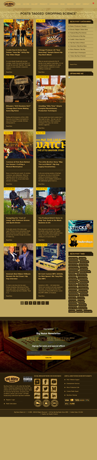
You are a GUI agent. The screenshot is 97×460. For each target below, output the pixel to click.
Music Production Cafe (73, 387)
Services (70, 4)
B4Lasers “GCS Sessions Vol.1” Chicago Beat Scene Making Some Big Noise (18, 108)
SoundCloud (45, 396)
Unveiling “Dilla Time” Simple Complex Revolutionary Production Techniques (50, 108)
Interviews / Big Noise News (78, 46)
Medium (54, 389)
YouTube (54, 382)
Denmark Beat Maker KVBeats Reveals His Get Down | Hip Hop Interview (18, 276)
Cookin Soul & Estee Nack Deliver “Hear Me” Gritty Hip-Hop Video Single (18, 52)
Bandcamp (37, 396)
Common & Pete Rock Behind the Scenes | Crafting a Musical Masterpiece (18, 164)
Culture (26, 4)
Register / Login (10, 399)
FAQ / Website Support (73, 379)
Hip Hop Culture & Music (77, 42)
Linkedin (54, 396)
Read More (9, 72)
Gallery (34, 4)
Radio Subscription (11, 403)
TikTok (37, 389)
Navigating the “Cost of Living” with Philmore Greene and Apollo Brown (18, 220)
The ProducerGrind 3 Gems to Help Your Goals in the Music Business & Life (50, 220)
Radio (18, 4)
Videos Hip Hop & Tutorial (78, 56)
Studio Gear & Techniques (78, 52)
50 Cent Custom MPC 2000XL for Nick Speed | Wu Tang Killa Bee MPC (50, 276)
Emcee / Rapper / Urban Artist (79, 29)
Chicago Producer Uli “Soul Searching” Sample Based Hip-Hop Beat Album (50, 52)
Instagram (37, 382)
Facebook (45, 382)
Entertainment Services (73, 383)
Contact (86, 4)
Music (62, 4)
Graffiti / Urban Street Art (77, 39)
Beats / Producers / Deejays (78, 26)
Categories (54, 4)
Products (43, 4)
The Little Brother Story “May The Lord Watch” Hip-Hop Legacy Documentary (50, 164)
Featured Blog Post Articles (78, 33)
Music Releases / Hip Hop (77, 49)
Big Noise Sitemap (72, 395)
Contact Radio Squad (72, 391)
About (78, 4)
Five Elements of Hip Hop (77, 36)
